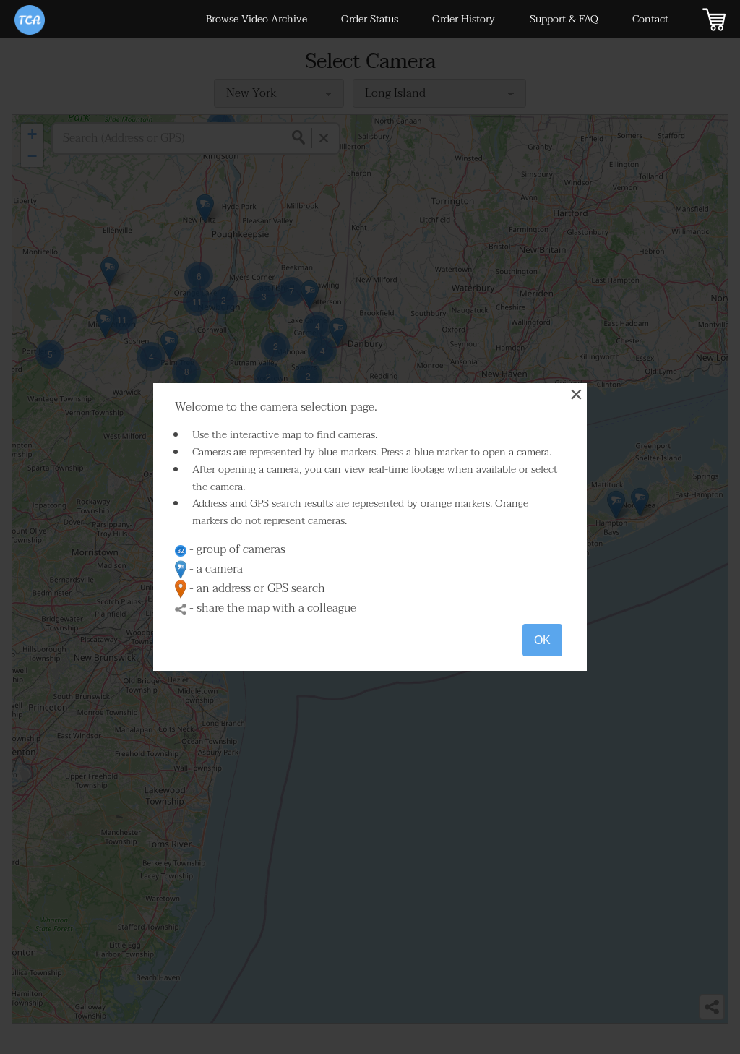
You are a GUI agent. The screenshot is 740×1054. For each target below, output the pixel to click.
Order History (463, 19)
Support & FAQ (564, 19)
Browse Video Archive (256, 19)
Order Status (369, 19)
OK (542, 640)
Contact (650, 19)
